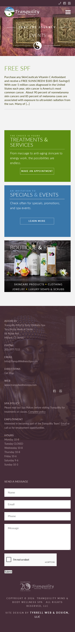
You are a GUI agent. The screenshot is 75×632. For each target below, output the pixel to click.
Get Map (9, 373)
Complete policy (37, 411)
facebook (64, 3)
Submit (8, 571)
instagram (69, 3)
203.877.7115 (59, 3)
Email (64, 423)
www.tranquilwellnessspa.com (20, 384)
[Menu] (68, 10)
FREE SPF (17, 68)
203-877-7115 (12, 349)
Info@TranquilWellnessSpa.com (21, 361)
